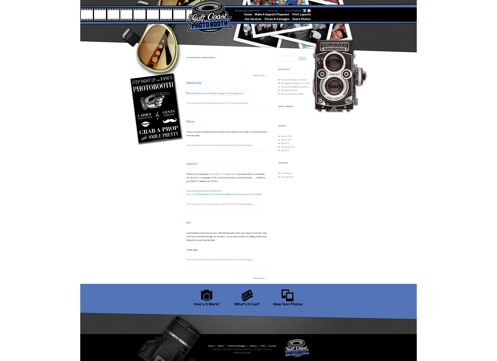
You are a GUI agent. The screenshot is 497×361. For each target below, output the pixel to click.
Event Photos (301, 19)
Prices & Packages (277, 19)
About (221, 346)
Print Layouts (301, 14)
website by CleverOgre (242, 352)
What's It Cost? (247, 304)
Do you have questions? (247, 10)
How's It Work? (207, 304)
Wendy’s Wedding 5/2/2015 (292, 93)
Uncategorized (213, 103)
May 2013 (285, 150)
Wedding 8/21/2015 (289, 90)
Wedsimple (193, 82)
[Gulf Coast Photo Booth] (297, 348)
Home (248, 14)
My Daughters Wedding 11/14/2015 (295, 83)
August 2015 (286, 139)
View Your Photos (287, 304)
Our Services (253, 19)
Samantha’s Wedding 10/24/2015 (295, 86)
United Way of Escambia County (223, 174)
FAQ (263, 346)
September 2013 (288, 146)
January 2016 (286, 136)
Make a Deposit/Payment (272, 14)
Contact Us (272, 10)
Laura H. (192, 163)
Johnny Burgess (208, 57)
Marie (190, 121)
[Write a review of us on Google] (309, 10)
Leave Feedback (293, 10)
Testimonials (212, 145)
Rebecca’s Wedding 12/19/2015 (294, 79)
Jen (188, 222)
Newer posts (260, 75)
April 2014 (285, 143)
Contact (272, 346)
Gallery (253, 346)
